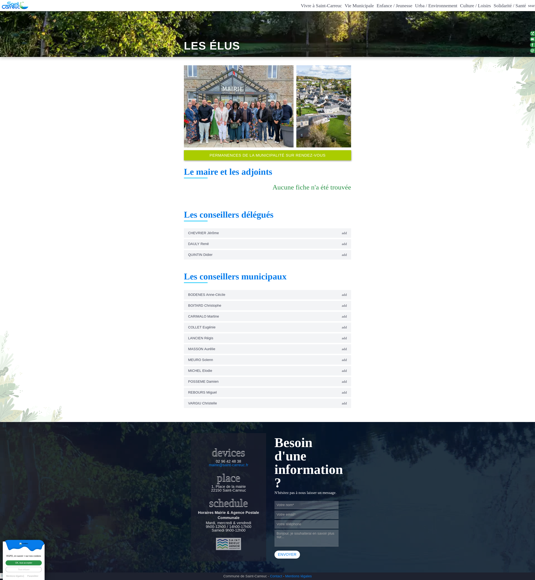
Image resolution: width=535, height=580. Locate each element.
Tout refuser (24, 569)
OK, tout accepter (23, 563)
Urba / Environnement (436, 5)
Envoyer (287, 554)
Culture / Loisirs (475, 5)
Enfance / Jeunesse (394, 5)
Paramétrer (32, 576)
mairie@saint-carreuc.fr (228, 465)
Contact (276, 576)
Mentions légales (298, 576)
